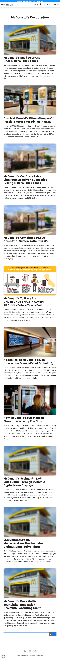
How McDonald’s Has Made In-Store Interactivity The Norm (24, 419)
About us (25, 655)
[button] (47, 4)
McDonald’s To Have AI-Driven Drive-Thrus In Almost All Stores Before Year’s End (24, 301)
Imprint (41, 655)
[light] (37, 4)
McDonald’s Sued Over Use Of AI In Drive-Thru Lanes (22, 59)
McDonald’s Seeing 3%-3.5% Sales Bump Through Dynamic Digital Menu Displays (24, 482)
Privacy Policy (33, 655)
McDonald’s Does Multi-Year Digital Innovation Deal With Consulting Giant (22, 604)
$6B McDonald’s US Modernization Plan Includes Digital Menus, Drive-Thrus (23, 543)
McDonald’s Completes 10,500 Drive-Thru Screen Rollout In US (26, 239)
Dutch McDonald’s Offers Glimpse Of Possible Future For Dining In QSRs (28, 120)
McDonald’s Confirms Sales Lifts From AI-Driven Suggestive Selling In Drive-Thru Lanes (25, 179)
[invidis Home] (6, 4)
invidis (20, 655)
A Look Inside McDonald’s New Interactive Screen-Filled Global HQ (28, 361)
